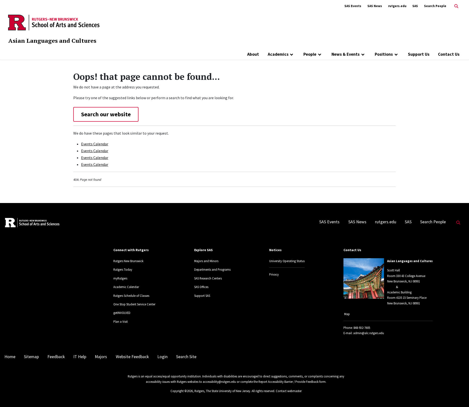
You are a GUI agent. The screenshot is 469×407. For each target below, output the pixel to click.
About (253, 54)
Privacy (274, 274)
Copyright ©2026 (182, 391)
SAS (415, 6)
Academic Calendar (126, 287)
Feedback (56, 356)
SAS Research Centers (208, 278)
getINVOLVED (121, 313)
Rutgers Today (122, 269)
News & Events (345, 54)
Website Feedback (132, 356)
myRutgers (120, 278)
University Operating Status (287, 261)
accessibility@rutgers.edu (219, 382)
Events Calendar (94, 143)
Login (162, 356)
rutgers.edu (397, 6)
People (309, 54)
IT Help (79, 356)
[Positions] (396, 54)
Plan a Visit (120, 321)
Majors (101, 356)
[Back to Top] (458, 395)
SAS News (374, 6)
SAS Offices (201, 287)
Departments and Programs (212, 269)
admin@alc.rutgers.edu (368, 333)
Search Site (186, 356)
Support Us (418, 54)
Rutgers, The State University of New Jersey (222, 391)
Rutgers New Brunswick (128, 261)
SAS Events (352, 6)
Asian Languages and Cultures (52, 40)
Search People (435, 6)
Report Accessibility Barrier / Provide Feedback (288, 382)
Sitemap (31, 356)
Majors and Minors (206, 261)
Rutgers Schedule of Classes (131, 296)
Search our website (106, 114)
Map (347, 314)
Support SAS (202, 296)
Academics (278, 54)
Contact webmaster (289, 391)
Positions (384, 54)
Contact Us (448, 54)
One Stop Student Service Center (134, 304)
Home (9, 356)
